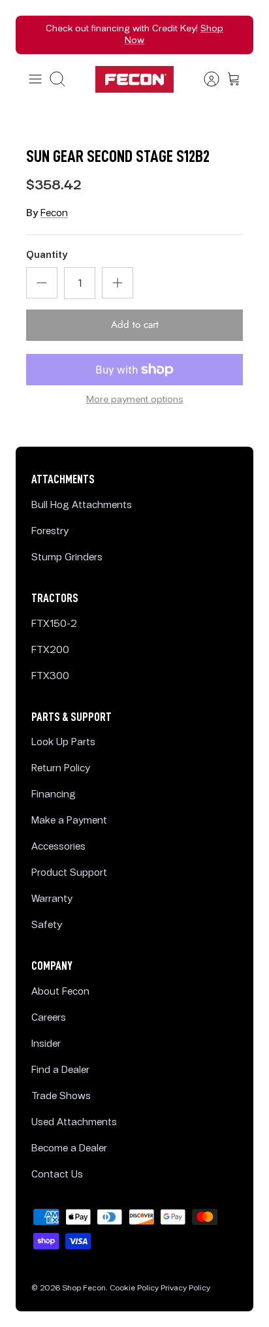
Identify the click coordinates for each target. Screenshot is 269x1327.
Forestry (50, 531)
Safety (46, 925)
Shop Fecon (84, 1288)
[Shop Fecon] (134, 79)
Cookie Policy (134, 1288)
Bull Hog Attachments (81, 505)
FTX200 (50, 650)
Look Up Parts (63, 742)
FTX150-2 (54, 624)
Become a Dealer (69, 1148)
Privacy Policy (185, 1288)
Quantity (46, 255)
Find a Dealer (60, 1070)
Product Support (69, 873)
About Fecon (60, 991)
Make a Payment (69, 820)
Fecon (54, 213)
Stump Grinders (67, 557)
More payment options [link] (134, 399)
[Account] (205, 79)
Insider (46, 1044)
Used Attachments (74, 1122)
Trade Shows (61, 1096)
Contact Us (57, 1174)
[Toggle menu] (35, 79)
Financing (53, 794)
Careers (48, 1018)
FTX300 (50, 676)
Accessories (58, 846)
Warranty (51, 899)
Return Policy (60, 768)
